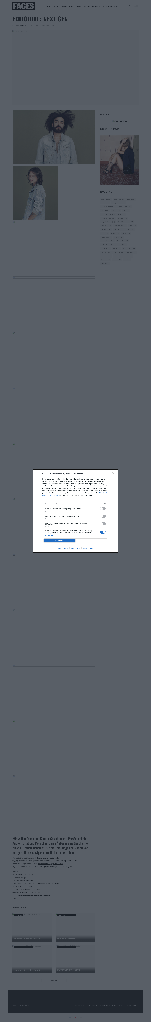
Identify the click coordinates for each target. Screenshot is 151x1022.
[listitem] (75, 504)
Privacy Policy (88, 548)
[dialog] (75, 511)
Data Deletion (63, 548)
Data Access (75, 548)
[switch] (103, 508)
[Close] (114, 474)
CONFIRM (59, 540)
